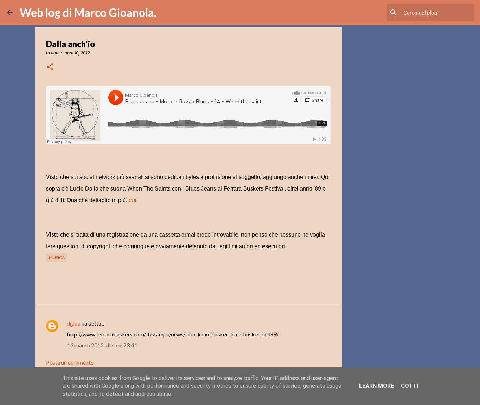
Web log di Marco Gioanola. (88, 12)
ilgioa (73, 323)
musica (57, 257)
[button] (50, 67)
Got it (410, 385)
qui (132, 200)
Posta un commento (70, 362)
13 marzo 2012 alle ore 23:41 (102, 345)
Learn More (376, 385)
